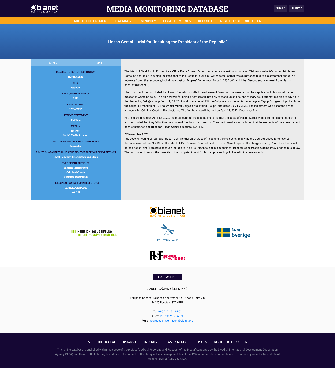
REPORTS (205, 21)
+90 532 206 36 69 (171, 316)
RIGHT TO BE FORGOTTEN (241, 21)
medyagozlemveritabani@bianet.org (170, 320)
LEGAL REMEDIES (177, 21)
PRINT (98, 62)
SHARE (280, 8)
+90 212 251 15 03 (170, 311)
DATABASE (124, 21)
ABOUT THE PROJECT (90, 21)
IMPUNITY (148, 21)
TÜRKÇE (297, 8)
